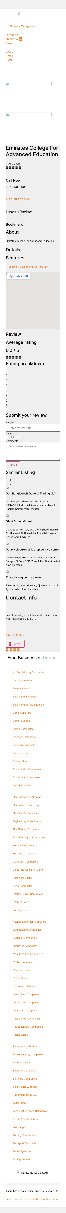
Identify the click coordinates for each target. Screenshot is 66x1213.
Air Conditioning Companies (29, 672)
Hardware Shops (22, 877)
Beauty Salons (21, 688)
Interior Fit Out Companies (28, 893)
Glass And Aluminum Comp (28, 869)
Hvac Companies (22, 885)
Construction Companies (27, 769)
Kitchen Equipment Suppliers (29, 921)
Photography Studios (25, 1046)
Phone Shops (20, 1034)
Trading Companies (24, 1135)
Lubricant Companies (25, 945)
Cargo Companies (23, 728)
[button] (33, 1184)
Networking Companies (26, 994)
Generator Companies (25, 861)
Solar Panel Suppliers (25, 1086)
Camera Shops (21, 720)
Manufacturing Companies (28, 953)
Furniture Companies (25, 853)
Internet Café (20, 901)
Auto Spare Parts (22, 680)
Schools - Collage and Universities (28, 266)
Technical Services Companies (30, 1110)
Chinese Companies (24, 736)
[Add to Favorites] (6, 219)
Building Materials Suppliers (29, 704)
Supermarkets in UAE (25, 1094)
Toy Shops (19, 1127)
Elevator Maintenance (25, 813)
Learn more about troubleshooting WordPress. (32, 1199)
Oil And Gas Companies (26, 1002)
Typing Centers (21, 1159)
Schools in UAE (21, 1062)
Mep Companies (22, 970)
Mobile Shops (20, 978)
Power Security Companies (28, 1054)
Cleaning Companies (24, 744)
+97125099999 (15, 634)
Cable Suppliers (22, 712)
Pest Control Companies (26, 1018)
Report (17, 644)
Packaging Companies (26, 1010)
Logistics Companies (25, 937)
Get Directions (18, 199)
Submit (13, 464)
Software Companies (25, 1078)
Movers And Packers (25, 986)
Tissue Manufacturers (25, 1118)
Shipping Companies (25, 1070)
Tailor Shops (20, 1102)
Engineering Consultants (27, 821)
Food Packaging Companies (29, 837)
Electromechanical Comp (27, 796)
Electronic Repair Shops (26, 805)
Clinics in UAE (20, 753)
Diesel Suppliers (22, 785)
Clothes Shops (21, 761)
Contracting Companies (26, 777)
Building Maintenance (25, 696)
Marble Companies (23, 961)
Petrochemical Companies (28, 1026)
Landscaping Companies (27, 929)
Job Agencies (21, 910)
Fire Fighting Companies (27, 829)
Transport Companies (25, 1143)
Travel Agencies (22, 1151)
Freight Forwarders (23, 845)
